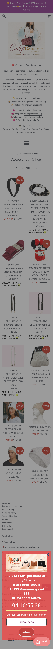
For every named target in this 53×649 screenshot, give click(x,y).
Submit (26, 632)
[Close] (47, 554)
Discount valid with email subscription (26, 615)
